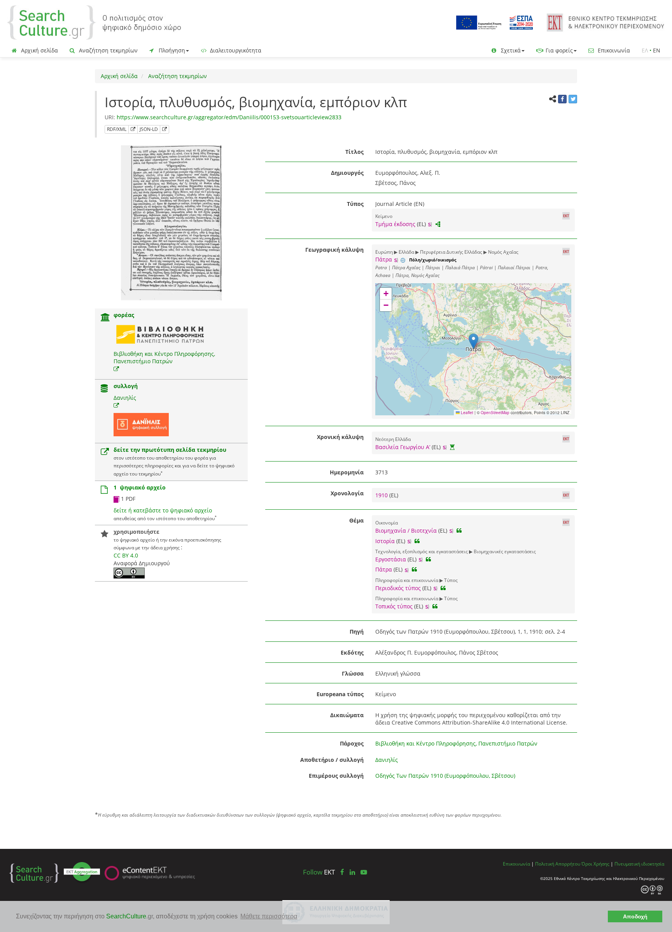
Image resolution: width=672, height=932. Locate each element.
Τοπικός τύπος (394, 606)
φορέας (124, 315)
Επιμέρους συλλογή (336, 775)
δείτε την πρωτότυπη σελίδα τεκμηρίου (170, 449)
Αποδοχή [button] (635, 916)
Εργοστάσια (390, 559)
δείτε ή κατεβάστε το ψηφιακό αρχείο (163, 510)
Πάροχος (352, 743)
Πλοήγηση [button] (171, 50)
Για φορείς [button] (558, 50)
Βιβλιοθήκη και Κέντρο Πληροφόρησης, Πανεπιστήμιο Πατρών (164, 357)
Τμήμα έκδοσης (395, 224)
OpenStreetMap (495, 412)
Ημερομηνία (347, 472)
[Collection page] (104, 389)
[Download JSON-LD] (164, 129)
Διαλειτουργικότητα (234, 50)
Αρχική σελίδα (38, 50)
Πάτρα (383, 259)
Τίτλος (354, 151)
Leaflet (466, 412)
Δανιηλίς (125, 397)
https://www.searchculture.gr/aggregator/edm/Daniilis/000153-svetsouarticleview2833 (229, 117)
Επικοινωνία (613, 50)
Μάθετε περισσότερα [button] (268, 916)
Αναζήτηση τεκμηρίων (107, 50)
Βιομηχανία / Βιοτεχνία (406, 530)
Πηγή (357, 631)
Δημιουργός (347, 172)
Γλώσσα (353, 673)
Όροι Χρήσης (595, 864)
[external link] (116, 369)
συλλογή (126, 386)
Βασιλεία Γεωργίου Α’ (402, 447)
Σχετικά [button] (510, 50)
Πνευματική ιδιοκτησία (639, 864)
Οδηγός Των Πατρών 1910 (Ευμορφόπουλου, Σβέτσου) (445, 775)
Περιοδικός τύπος (398, 588)
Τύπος (355, 203)
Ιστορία (385, 541)
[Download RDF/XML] (133, 129)
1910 (382, 495)
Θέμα (356, 520)
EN (656, 50)
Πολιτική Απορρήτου (557, 864)
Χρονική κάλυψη (340, 437)
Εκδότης (352, 652)
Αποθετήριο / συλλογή (332, 759)
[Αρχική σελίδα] (94, 22)
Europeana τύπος (340, 694)
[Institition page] (105, 318)
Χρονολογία (347, 493)
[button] (473, 341)
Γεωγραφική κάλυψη (334, 249)
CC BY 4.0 (126, 555)
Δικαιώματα (347, 715)
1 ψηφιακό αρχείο (140, 487)
